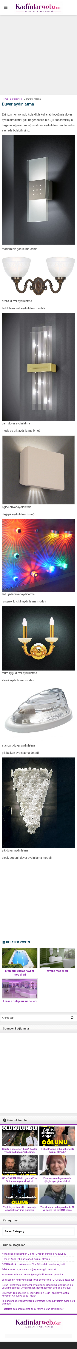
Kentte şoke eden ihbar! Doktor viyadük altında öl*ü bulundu (19, 1150)
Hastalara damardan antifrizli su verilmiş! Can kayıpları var (32, 1308)
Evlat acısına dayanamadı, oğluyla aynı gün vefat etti (57, 1179)
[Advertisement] (38, 55)
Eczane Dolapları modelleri (20, 1001)
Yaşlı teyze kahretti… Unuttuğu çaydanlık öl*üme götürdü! (19, 1208)
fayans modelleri (57, 970)
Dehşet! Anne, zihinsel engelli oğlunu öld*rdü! (57, 1150)
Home (5, 99)
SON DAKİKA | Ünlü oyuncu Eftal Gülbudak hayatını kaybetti (19, 1179)
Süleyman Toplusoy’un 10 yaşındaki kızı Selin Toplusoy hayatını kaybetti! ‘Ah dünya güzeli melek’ (35, 1294)
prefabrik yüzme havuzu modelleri (20, 972)
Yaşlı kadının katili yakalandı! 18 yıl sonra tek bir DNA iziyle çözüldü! (57, 1210)
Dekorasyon (16, 99)
